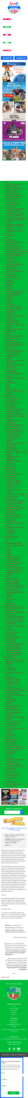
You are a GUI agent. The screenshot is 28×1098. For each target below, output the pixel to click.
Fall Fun (9, 755)
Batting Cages (11, 282)
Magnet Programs (12, 204)
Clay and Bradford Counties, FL (14, 1024)
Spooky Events (11, 782)
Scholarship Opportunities (15, 224)
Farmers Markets (12, 632)
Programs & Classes (11, 536)
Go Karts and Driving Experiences (13, 310)
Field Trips (9, 298)
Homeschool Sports (13, 681)
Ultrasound (10, 463)
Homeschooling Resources (15, 253)
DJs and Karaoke (12, 496)
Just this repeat (22, 945)
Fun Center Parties (12, 505)
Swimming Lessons (13, 724)
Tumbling (9, 730)
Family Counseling (12, 427)
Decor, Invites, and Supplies (16, 494)
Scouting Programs (12, 590)
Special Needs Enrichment (15, 592)
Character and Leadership (15, 545)
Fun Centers (10, 304)
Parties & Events (9, 469)
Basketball (9, 663)
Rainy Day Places (12, 349)
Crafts (8, 552)
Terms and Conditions (14, 1008)
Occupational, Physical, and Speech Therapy (15, 444)
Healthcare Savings (13, 434)
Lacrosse (9, 686)
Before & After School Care (15, 188)
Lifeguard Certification (13, 688)
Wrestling (9, 737)
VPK (7, 237)
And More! (14, 1026)
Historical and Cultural (13, 567)
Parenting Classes (12, 583)
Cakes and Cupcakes (13, 481)
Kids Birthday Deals (13, 510)
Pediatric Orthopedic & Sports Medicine (16, 453)
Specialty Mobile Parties (14, 527)
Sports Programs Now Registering (14, 713)
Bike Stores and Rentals (14, 612)
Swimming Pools (12, 369)
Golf (7, 675)
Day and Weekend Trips (14, 293)
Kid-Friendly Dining (12, 637)
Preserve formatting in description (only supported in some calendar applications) (15, 952)
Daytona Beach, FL (14, 1020)
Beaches (9, 284)
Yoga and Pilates (12, 739)
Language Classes (12, 572)
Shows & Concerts (17, 932)
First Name (4, 1079)
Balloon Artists (11, 476)
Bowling (9, 287)
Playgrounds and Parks (14, 342)
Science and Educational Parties (14, 524)
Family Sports (11, 670)
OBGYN (9, 440)
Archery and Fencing (13, 659)
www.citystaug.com (15, 925)
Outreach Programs (13, 581)
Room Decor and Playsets (15, 643)
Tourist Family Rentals (13, 652)
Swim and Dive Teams (14, 721)
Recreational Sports (13, 353)
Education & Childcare (11, 186)
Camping (9, 289)
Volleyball (9, 733)
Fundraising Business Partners (16, 251)
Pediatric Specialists (13, 456)
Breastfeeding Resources (15, 409)
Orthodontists (11, 447)
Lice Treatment (11, 438)
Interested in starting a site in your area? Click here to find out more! (14, 1030)
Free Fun (9, 302)
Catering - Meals (12, 485)
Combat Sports (11, 668)
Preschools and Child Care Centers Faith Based (15, 210)
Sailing (8, 697)
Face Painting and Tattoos (15, 501)
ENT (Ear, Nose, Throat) (14, 425)
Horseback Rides (12, 320)
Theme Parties (11, 532)
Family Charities (11, 244)
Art (7, 541)
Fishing (8, 300)
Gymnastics (10, 677)
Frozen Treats (11, 634)
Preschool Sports (12, 692)
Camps (6, 182)
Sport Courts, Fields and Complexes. (14, 361)
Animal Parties (11, 472)
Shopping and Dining (11, 605)
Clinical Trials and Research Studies (15, 417)
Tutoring (9, 233)
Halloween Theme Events (15, 759)
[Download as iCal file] (20, 937)
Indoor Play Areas (12, 322)
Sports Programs (9, 657)
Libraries (9, 327)
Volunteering (10, 603)
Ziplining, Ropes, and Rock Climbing (15, 392)
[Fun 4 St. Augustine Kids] (14, 7)
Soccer (8, 704)
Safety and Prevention (14, 588)
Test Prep (9, 229)
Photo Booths (11, 521)
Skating (8, 358)
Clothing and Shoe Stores (15, 617)
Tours (8, 385)
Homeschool (10, 200)
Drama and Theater (13, 556)
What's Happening (10, 741)
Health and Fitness (12, 679)
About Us (14, 1012)
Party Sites (10, 518)
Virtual (8, 601)
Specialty (9, 594)
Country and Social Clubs (15, 291)
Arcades (9, 280)
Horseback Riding (12, 683)
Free (24, 932)
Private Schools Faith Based (16, 217)
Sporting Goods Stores (14, 648)
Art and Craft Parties (13, 474)
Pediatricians (10, 458)
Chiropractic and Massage (15, 414)
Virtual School (11, 235)
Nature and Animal (12, 579)
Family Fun (14, 930)
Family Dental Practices (14, 429)
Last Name (4, 1085)
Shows (8, 779)
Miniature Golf (11, 331)
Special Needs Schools (14, 226)
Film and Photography (13, 563)
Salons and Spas (12, 356)
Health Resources (10, 396)
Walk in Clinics (11, 467)
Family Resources (10, 240)
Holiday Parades (11, 761)
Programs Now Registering (15, 585)
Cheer (8, 666)
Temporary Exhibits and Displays (14, 374)
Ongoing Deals (11, 768)
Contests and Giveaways (14, 748)
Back (14, 973)
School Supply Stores (13, 646)
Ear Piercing (10, 630)
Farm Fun (9, 757)
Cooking (9, 550)
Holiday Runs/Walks (13, 764)
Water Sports (10, 735)
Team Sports (10, 726)
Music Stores (10, 641)
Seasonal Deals (11, 777)
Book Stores (10, 614)
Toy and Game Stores (13, 654)
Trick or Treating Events (14, 784)
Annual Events (11, 744)
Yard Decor (10, 534)
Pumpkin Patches (12, 773)
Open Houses (11, 770)
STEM (8, 597)
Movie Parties (11, 512)
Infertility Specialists (13, 436)
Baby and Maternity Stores (15, 608)
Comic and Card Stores (14, 619)
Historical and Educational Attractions (15, 317)
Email (3, 1072)
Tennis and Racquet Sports (15, 728)
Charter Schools (11, 191)
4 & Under (9, 539)
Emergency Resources (14, 242)
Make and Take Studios (14, 329)
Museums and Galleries (14, 336)
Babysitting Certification (14, 543)
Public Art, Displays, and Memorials (14, 346)
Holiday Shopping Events (14, 766)
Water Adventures (12, 389)
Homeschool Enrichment (14, 570)
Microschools (10, 206)
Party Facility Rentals (13, 516)
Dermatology (10, 423)
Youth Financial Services (14, 271)
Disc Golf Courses (12, 295)
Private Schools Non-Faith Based (15, 221)
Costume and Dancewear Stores (15, 626)
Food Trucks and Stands (14, 503)
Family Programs (12, 561)
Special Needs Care (13, 460)
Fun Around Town (10, 273)
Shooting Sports (11, 701)
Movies (8, 333)
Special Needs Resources (15, 264)
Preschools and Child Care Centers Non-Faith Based (15, 214)
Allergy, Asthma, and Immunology (13, 399)
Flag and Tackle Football (14, 672)
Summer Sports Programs (15, 717)
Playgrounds (10, 340)
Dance (8, 554)
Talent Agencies (11, 269)
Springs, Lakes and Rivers (15, 365)
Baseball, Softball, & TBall (15, 661)
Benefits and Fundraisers (14, 746)
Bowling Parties (11, 478)
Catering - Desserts (13, 483)
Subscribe (13, 1093)
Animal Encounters (12, 278)
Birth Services (11, 407)
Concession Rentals (13, 489)
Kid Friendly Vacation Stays (15, 324)
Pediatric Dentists (12, 449)
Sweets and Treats (12, 650)
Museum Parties (12, 514)
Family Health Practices (14, 431)
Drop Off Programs (12, 193)
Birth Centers (10, 405)
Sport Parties (10, 530)
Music (8, 576)
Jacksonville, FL (14, 1022)
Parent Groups (11, 258)
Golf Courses (10, 313)
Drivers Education (12, 559)
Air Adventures (11, 275)
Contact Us (14, 1014)
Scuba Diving (10, 699)
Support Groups (11, 266)
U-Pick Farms (11, 786)
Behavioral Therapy (13, 403)
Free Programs (11, 565)
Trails (8, 387)
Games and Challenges (14, 307)
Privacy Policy (14, 1010)
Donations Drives (12, 750)
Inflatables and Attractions (15, 507)
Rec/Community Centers (14, 351)
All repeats (21, 943)
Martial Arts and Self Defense (16, 690)
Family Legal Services (13, 246)
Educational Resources (14, 195)
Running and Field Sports (15, 695)
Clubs (8, 547)
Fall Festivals (10, 753)
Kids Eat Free (11, 639)
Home (14, 1006)
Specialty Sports (12, 708)
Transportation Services (14, 231)
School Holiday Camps (14, 184)
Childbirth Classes (12, 411)
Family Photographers (13, 249)
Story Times (10, 599)
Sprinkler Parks (11, 367)
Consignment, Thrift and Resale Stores (14, 622)
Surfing (8, 719)
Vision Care (10, 465)
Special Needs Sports (13, 706)
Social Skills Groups (13, 262)
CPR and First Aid (12, 420)
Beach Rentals (11, 610)
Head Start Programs (13, 197)
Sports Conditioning (13, 710)
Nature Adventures (12, 338)
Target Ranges (11, 371)
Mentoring (9, 574)
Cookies (9, 492)
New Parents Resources (14, 255)
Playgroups (10, 260)
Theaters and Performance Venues (15, 379)
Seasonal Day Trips (13, 775)
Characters (10, 487)
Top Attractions (11, 382)
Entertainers (10, 498)
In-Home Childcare (12, 202)
